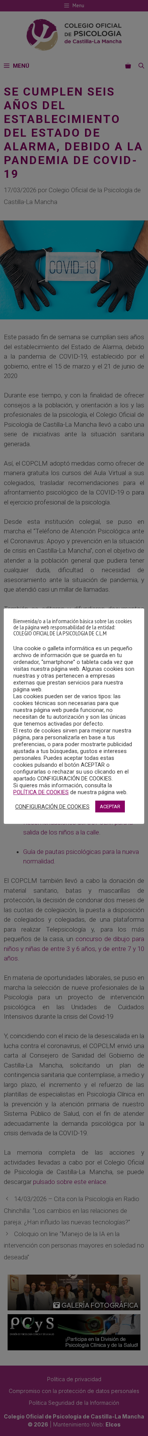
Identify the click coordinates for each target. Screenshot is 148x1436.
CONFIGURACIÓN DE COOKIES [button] (52, 806)
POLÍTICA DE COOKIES (41, 792)
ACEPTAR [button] (110, 806)
